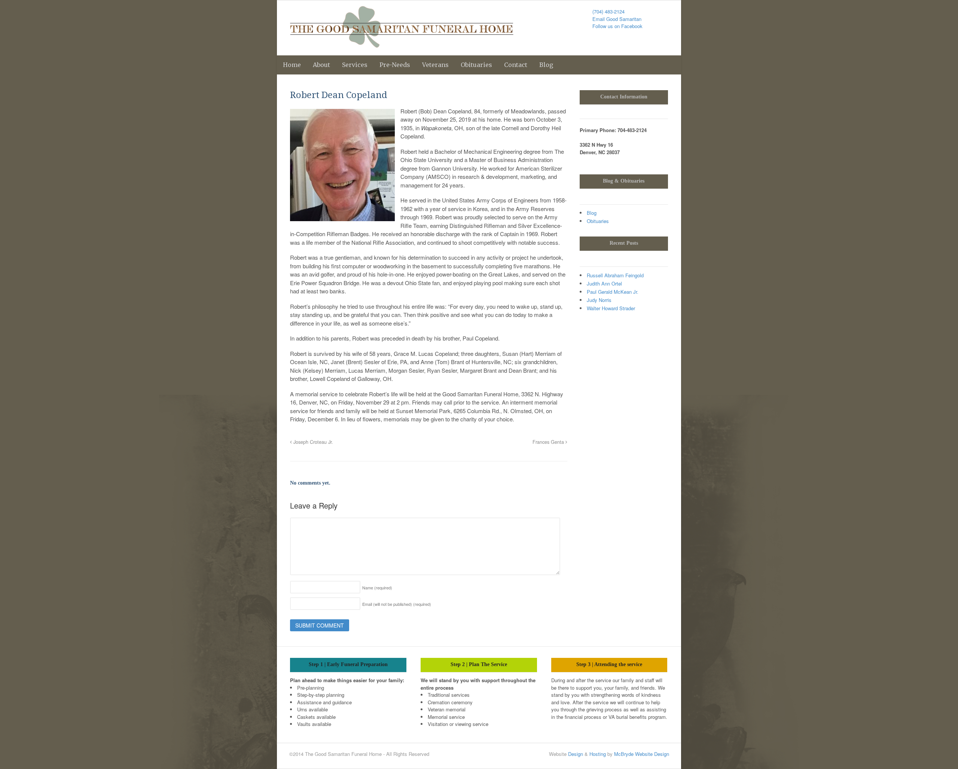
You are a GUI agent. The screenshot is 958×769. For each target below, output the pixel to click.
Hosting (597, 753)
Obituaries (476, 64)
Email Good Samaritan (616, 18)
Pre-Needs (394, 64)
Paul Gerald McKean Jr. (612, 291)
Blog (546, 64)
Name (377, 588)
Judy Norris (599, 299)
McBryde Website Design (641, 753)
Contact (515, 64)
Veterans (435, 64)
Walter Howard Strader (611, 308)
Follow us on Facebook (617, 26)
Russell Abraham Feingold (615, 275)
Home (292, 64)
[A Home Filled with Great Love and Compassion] (401, 44)
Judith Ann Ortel (604, 283)
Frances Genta (549, 442)
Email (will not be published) (396, 604)
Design (575, 753)
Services (354, 64)
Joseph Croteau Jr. (312, 442)
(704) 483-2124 (608, 11)
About (321, 64)
